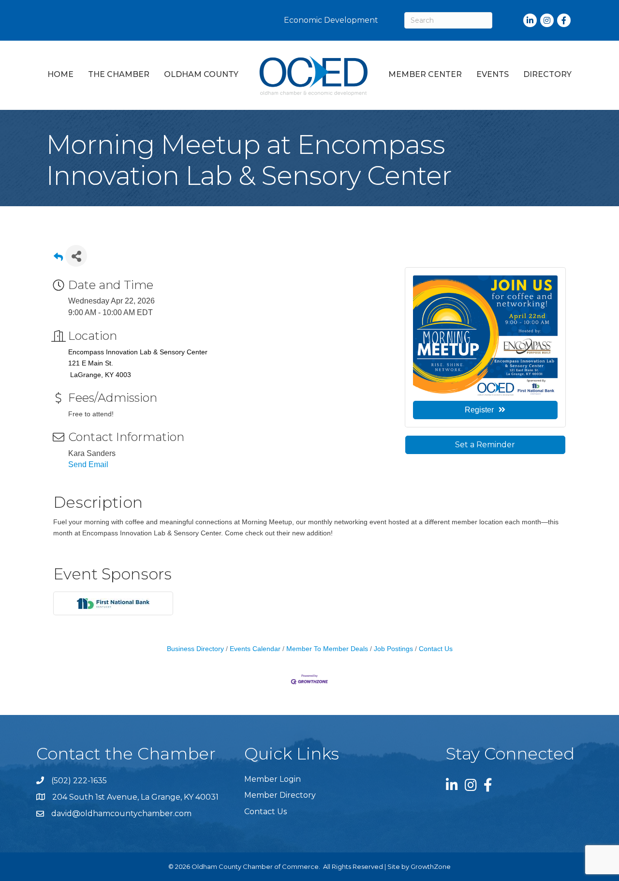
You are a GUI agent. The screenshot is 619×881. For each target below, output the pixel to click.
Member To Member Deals (327, 649)
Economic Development (331, 20)
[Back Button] (58, 259)
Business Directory (195, 649)
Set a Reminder (485, 444)
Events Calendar (255, 649)
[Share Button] (76, 256)
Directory (547, 74)
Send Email (88, 464)
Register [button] (479, 410)
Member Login (272, 779)
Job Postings (393, 649)
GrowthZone (431, 866)
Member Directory (280, 795)
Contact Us (436, 649)
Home (60, 74)
